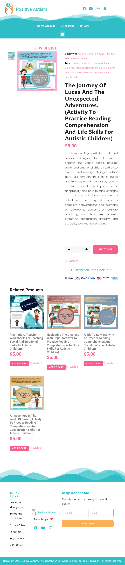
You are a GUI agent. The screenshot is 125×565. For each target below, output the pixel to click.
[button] (62, 34)
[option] (11, 55)
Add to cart (105, 249)
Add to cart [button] (19, 363)
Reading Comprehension (90, 53)
